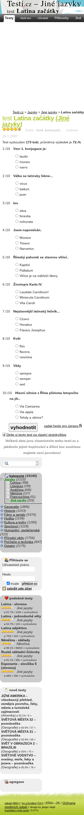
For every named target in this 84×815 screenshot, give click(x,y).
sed (22, 384)
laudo (24, 156)
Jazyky (32, 112)
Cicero (24, 319)
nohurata (26, 221)
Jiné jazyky (49, 112)
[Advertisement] (42, 66)
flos (22, 346)
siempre (26, 373)
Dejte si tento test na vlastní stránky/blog (36, 435)
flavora (25, 352)
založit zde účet (19, 588)
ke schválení (32, 803)
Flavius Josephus (32, 330)
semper (25, 379)
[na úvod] (42, 7)
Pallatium (26, 270)
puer (23, 194)
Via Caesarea (30, 406)
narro (24, 167)
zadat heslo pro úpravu (61, 426)
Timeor (25, 243)
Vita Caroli (27, 303)
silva (23, 211)
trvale (14, 583)
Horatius (26, 324)
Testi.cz (18, 112)
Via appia (26, 412)
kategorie (16, 476)
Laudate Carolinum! (34, 292)
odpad (12, 803)
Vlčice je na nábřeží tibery (39, 276)
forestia (25, 216)
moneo (25, 162)
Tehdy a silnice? (31, 417)
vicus (23, 183)
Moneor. (26, 238)
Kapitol (25, 265)
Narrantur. (27, 248)
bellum (24, 189)
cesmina (26, 357)
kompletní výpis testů (17, 810)
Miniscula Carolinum (34, 297)
